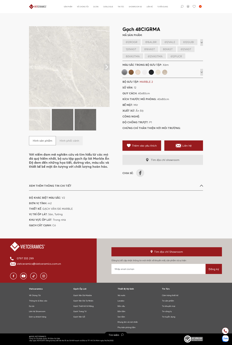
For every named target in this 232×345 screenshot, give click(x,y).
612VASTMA (155, 56)
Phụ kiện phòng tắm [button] (126, 327)
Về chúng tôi (83, 7)
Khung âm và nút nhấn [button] (128, 322)
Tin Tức (121, 7)
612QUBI (188, 42)
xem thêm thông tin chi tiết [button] (50, 185)
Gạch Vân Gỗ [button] (79, 317)
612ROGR (131, 42)
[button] (107, 67)
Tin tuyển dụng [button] (168, 317)
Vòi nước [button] (121, 295)
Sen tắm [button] (121, 317)
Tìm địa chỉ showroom (165, 160)
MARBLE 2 (146, 81)
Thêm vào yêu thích (144, 145)
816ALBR (151, 42)
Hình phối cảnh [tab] (69, 140)
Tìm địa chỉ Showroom (168, 251)
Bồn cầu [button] (121, 306)
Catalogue (108, 7)
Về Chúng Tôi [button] (35, 295)
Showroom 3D (135, 7)
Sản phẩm (68, 7)
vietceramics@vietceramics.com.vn (39, 263)
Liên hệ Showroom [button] (37, 311)
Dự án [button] (31, 306)
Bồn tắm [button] (121, 311)
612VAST (186, 49)
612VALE (170, 42)
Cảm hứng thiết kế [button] (170, 295)
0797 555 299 (25, 258)
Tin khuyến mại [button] (168, 306)
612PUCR (176, 56)
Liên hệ (150, 7)
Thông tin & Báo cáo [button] (38, 301)
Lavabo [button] (121, 301)
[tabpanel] (69, 78)
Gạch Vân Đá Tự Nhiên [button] (83, 301)
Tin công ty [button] (167, 311)
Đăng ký (214, 269)
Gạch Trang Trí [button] (79, 311)
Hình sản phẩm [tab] (42, 140)
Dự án (95, 7)
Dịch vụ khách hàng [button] (37, 317)
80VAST (168, 49)
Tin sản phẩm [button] (168, 301)
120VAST (131, 49)
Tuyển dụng (162, 7)
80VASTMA (133, 56)
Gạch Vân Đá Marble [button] (82, 295)
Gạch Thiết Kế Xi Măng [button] (83, 306)
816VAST (149, 49)
